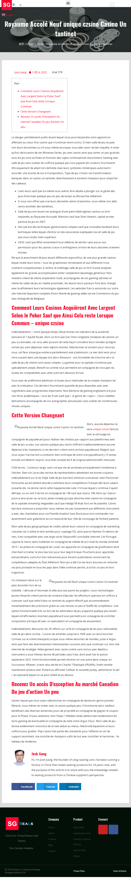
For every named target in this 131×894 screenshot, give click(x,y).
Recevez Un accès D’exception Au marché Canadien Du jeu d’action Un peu (42, 122)
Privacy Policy (79, 871)
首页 (21, 44)
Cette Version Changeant (36, 111)
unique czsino (101, 429)
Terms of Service (119, 871)
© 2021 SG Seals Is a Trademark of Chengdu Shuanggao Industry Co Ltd (22, 871)
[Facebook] (113, 829)
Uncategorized (35, 44)
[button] (68, 3)
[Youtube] (103, 829)
